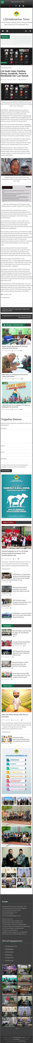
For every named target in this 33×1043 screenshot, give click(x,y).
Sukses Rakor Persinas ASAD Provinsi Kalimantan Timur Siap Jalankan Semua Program (21, 673)
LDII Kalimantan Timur (16, 19)
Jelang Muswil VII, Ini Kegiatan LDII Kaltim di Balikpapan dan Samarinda (16, 404)
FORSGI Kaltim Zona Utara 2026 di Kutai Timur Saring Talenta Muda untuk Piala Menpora (22, 613)
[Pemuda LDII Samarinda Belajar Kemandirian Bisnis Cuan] (7, 641)
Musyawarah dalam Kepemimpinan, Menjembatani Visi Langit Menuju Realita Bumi (21, 737)
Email (3, 450)
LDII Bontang (8, 953)
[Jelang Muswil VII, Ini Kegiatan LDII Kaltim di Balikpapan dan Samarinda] (16, 390)
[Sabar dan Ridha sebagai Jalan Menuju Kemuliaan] (16, 698)
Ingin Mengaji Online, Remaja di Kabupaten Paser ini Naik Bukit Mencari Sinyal (21, 651)
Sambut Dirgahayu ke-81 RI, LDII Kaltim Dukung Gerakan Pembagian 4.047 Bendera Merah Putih (15, 551)
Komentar (4, 426)
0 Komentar (23, 77)
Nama (3, 444)
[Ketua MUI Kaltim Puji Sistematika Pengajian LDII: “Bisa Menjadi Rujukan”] (7, 630)
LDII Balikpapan (9, 947)
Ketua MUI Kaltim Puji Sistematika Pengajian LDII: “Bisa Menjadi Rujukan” (22, 630)
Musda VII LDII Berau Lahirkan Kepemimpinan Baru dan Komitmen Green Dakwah (20, 662)
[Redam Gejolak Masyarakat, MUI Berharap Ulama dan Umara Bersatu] (16, 334)
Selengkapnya (6, 567)
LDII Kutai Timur (9, 956)
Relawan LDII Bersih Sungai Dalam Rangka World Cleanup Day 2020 (16, 308)
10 (25, 644)
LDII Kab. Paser (9, 958)
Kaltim (4, 545)
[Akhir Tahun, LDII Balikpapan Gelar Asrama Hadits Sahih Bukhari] (16, 361)
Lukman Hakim (16, 348)
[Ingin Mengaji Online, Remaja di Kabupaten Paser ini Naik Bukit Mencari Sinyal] (7, 650)
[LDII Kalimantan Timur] (3, 31)
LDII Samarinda (9, 950)
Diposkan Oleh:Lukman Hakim (9, 77)
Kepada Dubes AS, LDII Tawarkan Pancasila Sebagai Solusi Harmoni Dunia (16, 314)
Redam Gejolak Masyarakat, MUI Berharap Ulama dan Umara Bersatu (15, 345)
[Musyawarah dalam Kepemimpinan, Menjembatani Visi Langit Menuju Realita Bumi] (7, 737)
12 (15, 634)
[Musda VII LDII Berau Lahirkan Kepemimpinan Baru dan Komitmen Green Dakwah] (6, 662)
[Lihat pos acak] (30, 31)
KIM (15, 557)
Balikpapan (4, 60)
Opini (4, 708)
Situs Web (3, 456)
